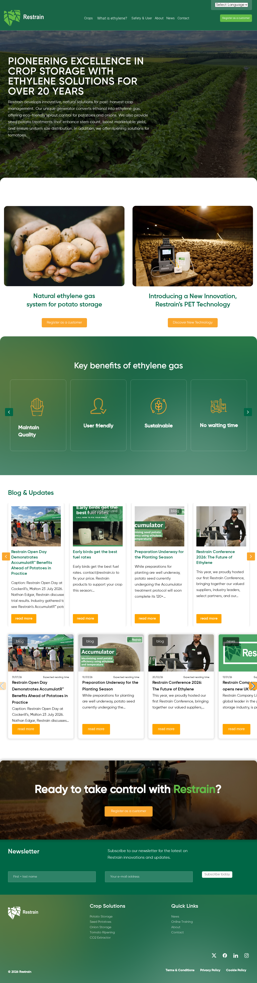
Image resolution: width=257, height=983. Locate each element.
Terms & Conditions (180, 970)
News (170, 18)
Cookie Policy (236, 970)
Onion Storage (100, 927)
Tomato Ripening (102, 932)
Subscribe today (217, 874)
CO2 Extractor (100, 937)
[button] (253, 686)
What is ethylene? (112, 18)
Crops (88, 18)
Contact (183, 18)
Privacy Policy (210, 970)
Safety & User (141, 18)
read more (23, 618)
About (159, 18)
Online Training (182, 922)
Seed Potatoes (100, 922)
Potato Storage (101, 916)
